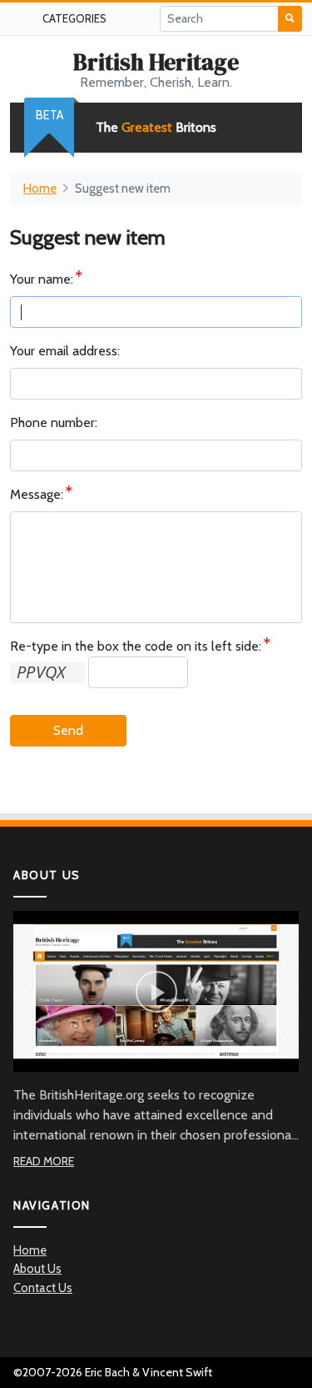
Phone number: (53, 422)
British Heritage (156, 62)
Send (68, 730)
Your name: (41, 279)
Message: (36, 494)
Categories (74, 18)
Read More (43, 1161)
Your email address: (65, 351)
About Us (37, 1268)
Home (40, 188)
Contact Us (42, 1287)
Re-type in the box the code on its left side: (135, 646)
